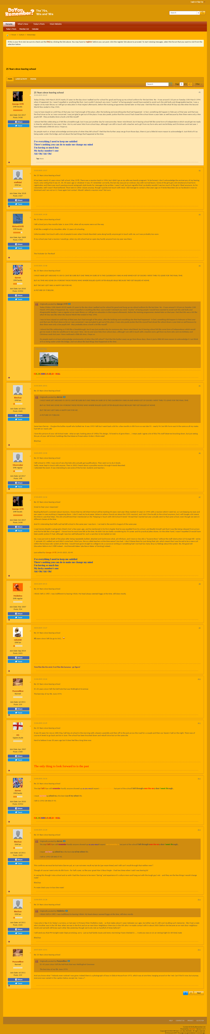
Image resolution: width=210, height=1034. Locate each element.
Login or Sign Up (197, 2)
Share (19, 122)
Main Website (56, 24)
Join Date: (14, 115)
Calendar (35, 29)
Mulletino (18, 596)
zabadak (18, 640)
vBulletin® (192, 1029)
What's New (23, 24)
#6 (200, 453)
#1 (200, 92)
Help (171, 1021)
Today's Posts (39, 24)
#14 (199, 900)
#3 (200, 215)
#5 (200, 386)
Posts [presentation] (10, 79)
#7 (200, 497)
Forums (9, 24)
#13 (199, 830)
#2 (200, 171)
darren (18, 278)
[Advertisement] (105, 57)
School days (31, 35)
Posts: (15, 118)
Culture (21, 35)
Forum (14, 35)
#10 (199, 679)
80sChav (18, 398)
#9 (200, 628)
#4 (200, 266)
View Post (69, 304)
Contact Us (180, 1021)
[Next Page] (191, 84)
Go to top (200, 1021)
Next (199, 993)
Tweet (19, 125)
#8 (200, 584)
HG (17, 735)
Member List (24, 29)
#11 (199, 723)
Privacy (190, 1021)
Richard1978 (18, 226)
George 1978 (18, 104)
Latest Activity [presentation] (21, 79)
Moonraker (18, 465)
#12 (199, 779)
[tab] (10, 79)
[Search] (202, 13)
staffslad (18, 182)
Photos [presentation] (33, 79)
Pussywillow (17, 691)
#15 (199, 950)
